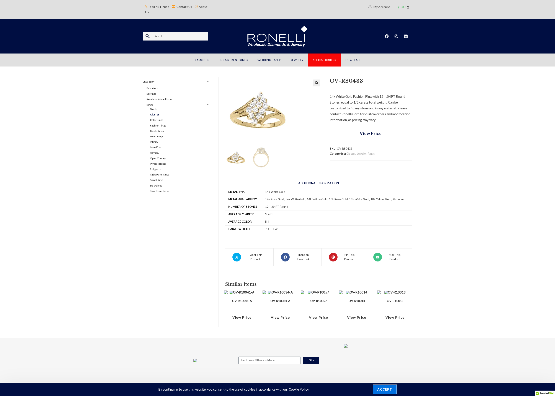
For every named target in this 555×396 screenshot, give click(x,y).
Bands (153, 109)
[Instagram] (396, 36)
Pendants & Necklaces (160, 99)
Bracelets (152, 88)
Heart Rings (156, 136)
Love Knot (156, 147)
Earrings (151, 93)
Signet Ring (156, 180)
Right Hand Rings (159, 174)
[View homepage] (277, 36)
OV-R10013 (395, 301)
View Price (371, 133)
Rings (371, 153)
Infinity (154, 141)
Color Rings (156, 120)
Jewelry (362, 153)
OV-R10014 (356, 301)
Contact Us (184, 6)
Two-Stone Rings (159, 191)
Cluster (351, 153)
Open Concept (158, 158)
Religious (155, 169)
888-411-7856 (159, 6)
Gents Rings (157, 131)
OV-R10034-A (280, 301)
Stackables (156, 185)
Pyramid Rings (158, 163)
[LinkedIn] (406, 36)
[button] (316, 83)
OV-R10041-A (242, 301)
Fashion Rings (158, 125)
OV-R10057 (318, 301)
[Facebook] (387, 36)
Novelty (154, 152)
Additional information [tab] (318, 183)
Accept (384, 389)
